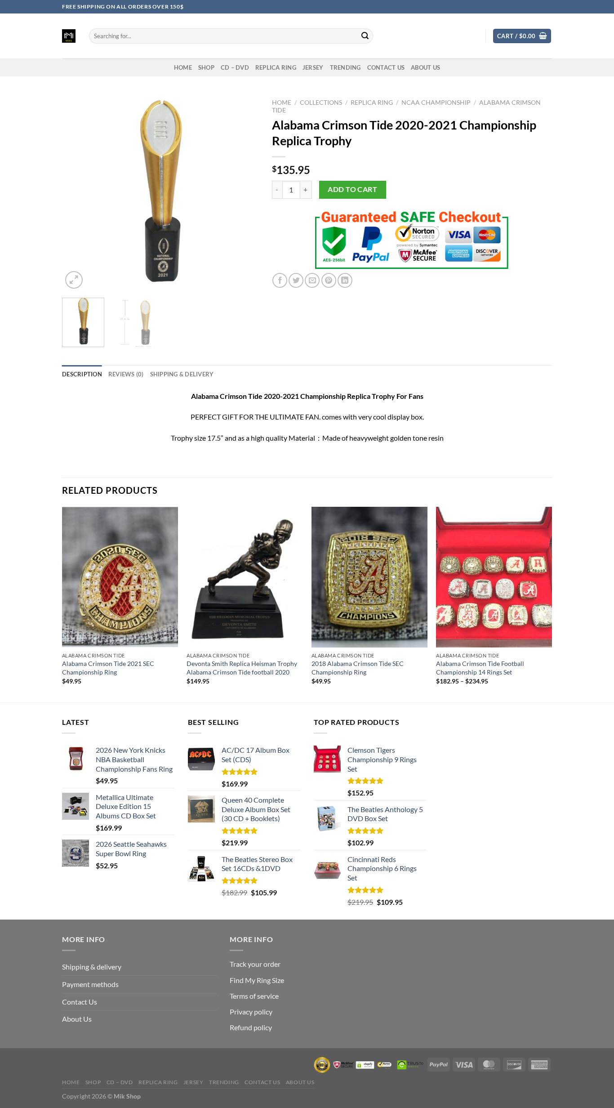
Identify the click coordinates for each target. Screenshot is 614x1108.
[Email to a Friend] (312, 280)
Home (281, 102)
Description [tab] (82, 374)
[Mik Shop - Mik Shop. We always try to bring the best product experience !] (69, 36)
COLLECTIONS (321, 102)
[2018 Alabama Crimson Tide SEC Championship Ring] (369, 577)
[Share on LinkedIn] (345, 280)
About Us (425, 67)
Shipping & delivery (91, 966)
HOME (183, 67)
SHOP (206, 67)
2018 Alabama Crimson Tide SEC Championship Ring (357, 668)
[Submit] (365, 36)
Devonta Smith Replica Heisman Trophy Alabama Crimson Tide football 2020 (242, 668)
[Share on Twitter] (296, 280)
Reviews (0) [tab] (126, 374)
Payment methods (90, 984)
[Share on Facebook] (279, 280)
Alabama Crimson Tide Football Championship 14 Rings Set (480, 668)
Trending (345, 67)
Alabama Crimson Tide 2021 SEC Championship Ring (108, 668)
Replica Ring (275, 67)
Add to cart (352, 189)
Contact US (386, 67)
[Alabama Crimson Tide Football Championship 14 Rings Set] (494, 577)
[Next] (243, 192)
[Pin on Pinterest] (328, 280)
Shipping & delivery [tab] (182, 374)
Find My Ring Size (257, 980)
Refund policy (251, 1027)
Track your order (255, 964)
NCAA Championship (436, 102)
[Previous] (77, 192)
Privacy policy (251, 1011)
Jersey (313, 67)
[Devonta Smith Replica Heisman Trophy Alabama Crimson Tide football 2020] (245, 577)
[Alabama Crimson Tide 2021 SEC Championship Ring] (120, 577)
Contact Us (79, 1001)
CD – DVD (235, 67)
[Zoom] (74, 280)
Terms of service (254, 996)
